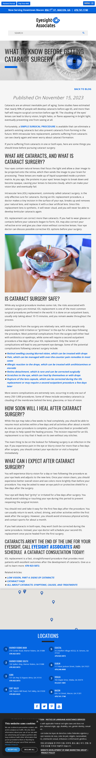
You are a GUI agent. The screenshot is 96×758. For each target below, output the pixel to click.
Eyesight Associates (52, 546)
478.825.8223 (14, 694)
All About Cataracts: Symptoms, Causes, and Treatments (42, 584)
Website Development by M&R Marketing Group (64, 750)
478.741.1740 (81, 9)
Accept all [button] (12, 750)
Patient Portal (9, 3)
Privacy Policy (48, 753)
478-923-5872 (32, 565)
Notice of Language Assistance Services (65, 719)
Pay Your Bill (23, 3)
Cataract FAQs (16, 581)
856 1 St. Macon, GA (57, 9)
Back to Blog (82, 89)
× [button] (37, 722)
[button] (24, 592)
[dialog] (21, 737)
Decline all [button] (29, 750)
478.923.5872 (14, 653)
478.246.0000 (60, 669)
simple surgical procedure (37, 126)
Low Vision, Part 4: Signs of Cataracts (30, 577)
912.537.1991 (60, 683)
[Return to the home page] (48, 26)
